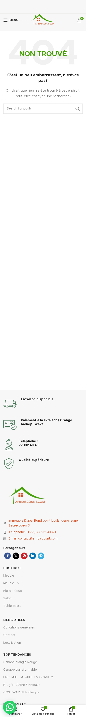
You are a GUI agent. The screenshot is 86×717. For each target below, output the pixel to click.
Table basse (12, 606)
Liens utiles (14, 620)
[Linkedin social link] (32, 556)
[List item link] (43, 532)
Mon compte (14, 704)
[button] (9, 707)
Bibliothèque (12, 590)
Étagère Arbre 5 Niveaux (21, 685)
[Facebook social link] (7, 556)
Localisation (12, 642)
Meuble (8, 575)
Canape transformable (20, 669)
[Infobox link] (43, 404)
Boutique (12, 568)
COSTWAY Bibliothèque (21, 692)
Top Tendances (17, 654)
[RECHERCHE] (78, 109)
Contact (9, 635)
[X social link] (16, 556)
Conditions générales (19, 627)
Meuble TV (11, 583)
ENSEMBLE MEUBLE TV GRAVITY (28, 677)
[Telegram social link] (41, 556)
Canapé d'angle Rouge (20, 662)
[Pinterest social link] (24, 556)
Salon (7, 598)
